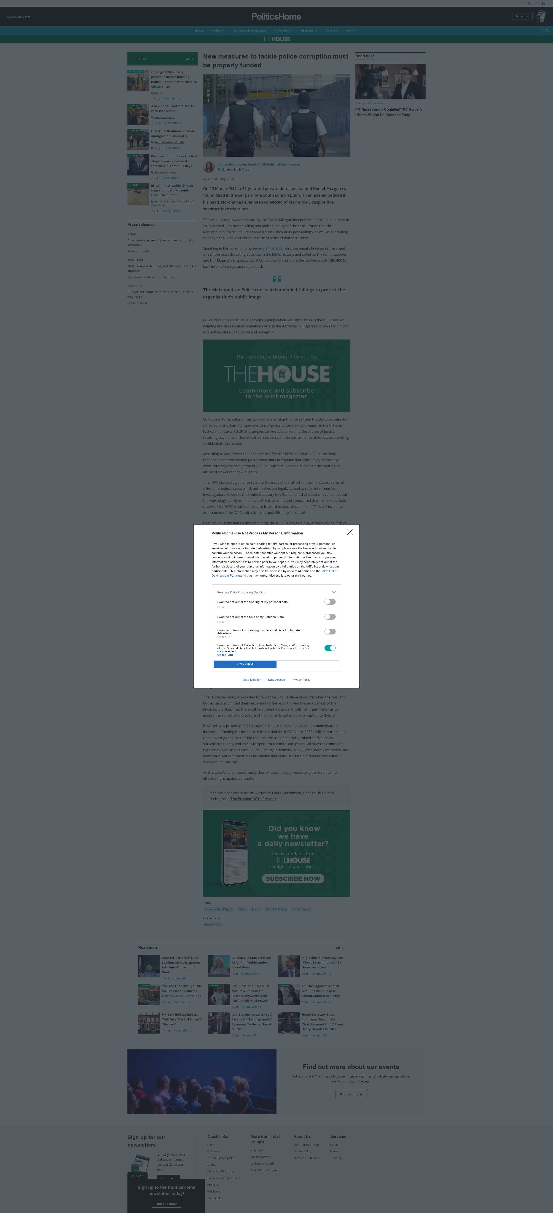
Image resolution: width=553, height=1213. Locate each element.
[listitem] (276, 592)
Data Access (276, 679)
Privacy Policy (301, 679)
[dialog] (276, 606)
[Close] (351, 533)
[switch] (330, 602)
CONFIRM (245, 664)
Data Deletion (252, 679)
